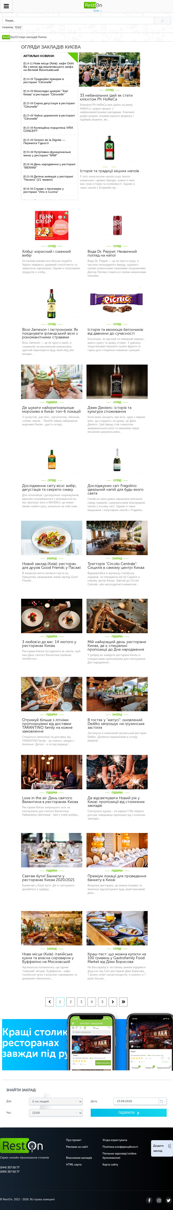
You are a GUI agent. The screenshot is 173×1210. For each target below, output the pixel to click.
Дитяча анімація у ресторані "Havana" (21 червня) (48, 178)
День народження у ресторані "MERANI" (49, 166)
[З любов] (51, 616)
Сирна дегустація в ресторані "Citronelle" (49, 105)
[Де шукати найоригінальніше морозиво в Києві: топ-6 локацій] (51, 382)
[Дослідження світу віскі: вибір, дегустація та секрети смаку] (51, 460)
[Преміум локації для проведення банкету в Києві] (117, 850)
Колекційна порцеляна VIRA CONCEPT (48, 129)
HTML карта (74, 1164)
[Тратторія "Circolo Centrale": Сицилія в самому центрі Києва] (117, 538)
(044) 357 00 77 (9, 1167)
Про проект (73, 1140)
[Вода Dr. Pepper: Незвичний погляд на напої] (117, 225)
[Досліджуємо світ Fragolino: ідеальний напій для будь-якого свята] (117, 460)
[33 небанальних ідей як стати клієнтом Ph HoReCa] (109, 69)
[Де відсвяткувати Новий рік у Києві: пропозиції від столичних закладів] (117, 772)
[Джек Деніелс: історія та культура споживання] (117, 382)
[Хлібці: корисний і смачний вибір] (51, 225)
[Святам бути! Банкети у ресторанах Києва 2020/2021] (51, 850)
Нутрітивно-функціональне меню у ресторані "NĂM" (47, 153)
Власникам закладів (79, 1157)
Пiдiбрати (126, 1113)
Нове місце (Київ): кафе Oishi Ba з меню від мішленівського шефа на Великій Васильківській (48, 67)
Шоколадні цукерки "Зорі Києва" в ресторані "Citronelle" (45, 92)
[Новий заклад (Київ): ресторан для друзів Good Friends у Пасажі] (51, 538)
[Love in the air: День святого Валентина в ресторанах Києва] (51, 772)
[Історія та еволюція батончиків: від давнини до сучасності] (117, 304)
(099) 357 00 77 (9, 1171)
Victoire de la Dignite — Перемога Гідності (44, 141)
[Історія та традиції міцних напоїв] (109, 147)
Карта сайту (110, 1164)
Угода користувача (115, 1140)
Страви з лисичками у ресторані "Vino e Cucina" (43, 190)
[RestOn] (8, 37)
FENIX (18, 27)
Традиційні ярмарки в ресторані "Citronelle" (43, 80)
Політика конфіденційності (120, 1146)
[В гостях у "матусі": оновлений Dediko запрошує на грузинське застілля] (117, 694)
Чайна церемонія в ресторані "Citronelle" (49, 117)
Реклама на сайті (77, 1146)
